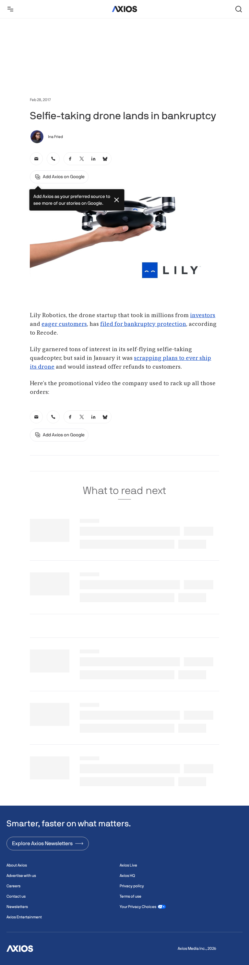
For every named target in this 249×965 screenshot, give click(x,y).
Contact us (16, 896)
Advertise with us (21, 876)
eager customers (64, 324)
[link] (36, 159)
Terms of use (130, 896)
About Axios (16, 865)
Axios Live (128, 865)
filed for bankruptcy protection (143, 324)
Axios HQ (127, 876)
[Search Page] (239, 9)
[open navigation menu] (10, 9)
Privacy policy (132, 886)
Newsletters (17, 907)
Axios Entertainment (24, 917)
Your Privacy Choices (138, 907)
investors (202, 315)
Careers (13, 886)
